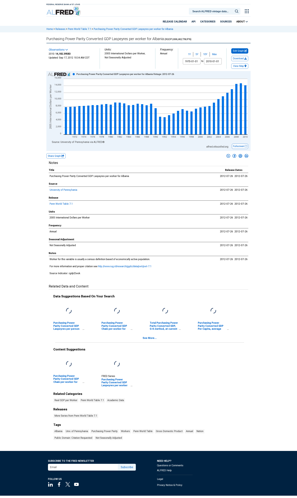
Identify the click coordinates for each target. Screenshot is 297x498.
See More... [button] (150, 338)
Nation (199, 431)
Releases (60, 29)
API (194, 21)
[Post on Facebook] (234, 156)
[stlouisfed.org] (63, 4)
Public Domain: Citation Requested (73, 437)
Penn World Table (143, 431)
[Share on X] (228, 156)
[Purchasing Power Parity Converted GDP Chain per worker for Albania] (116, 310)
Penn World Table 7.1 (79, 29)
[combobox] (215, 11)
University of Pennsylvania (63, 189)
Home (49, 29)
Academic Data (115, 400)
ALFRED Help (164, 470)
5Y (197, 54)
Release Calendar (175, 21)
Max (214, 54)
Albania (58, 431)
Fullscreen (239, 146)
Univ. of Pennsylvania (77, 431)
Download (238, 58)
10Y (205, 54)
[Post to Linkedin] (246, 156)
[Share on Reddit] (240, 156)
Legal (160, 479)
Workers (125, 431)
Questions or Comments (170, 465)
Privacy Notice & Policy (169, 485)
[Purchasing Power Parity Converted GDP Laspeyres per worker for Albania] (116, 364)
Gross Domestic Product (169, 431)
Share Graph (54, 155)
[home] (64, 11)
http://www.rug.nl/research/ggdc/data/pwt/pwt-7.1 (124, 266)
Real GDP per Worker (65, 400)
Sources (226, 21)
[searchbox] (215, 11)
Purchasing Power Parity (104, 431)
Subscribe (127, 467)
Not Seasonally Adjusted (109, 437)
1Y (189, 54)
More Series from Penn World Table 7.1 (75, 415)
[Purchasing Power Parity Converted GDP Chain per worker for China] (68, 364)
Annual (189, 431)
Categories (207, 21)
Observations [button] (57, 49)
